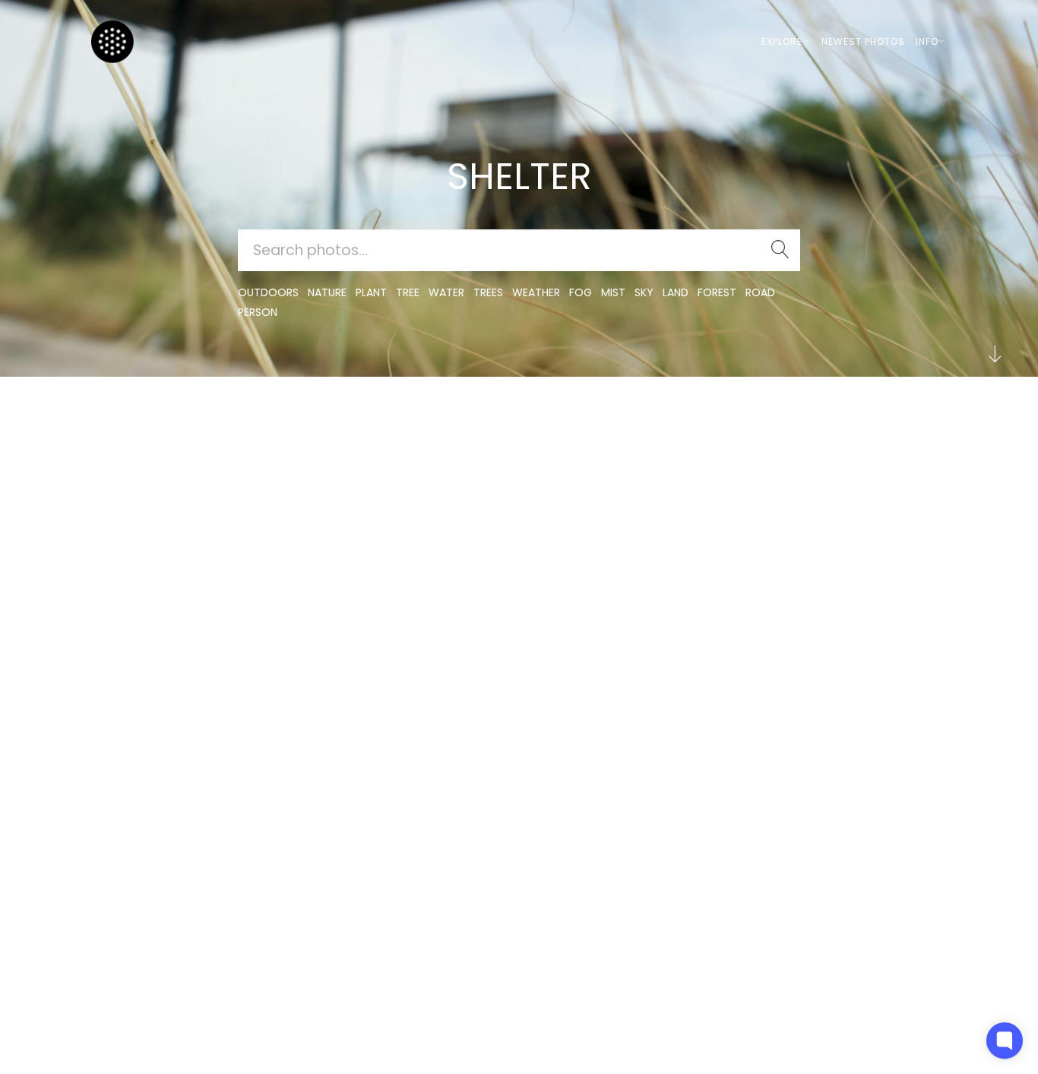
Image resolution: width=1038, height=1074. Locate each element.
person (257, 312)
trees (488, 292)
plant (371, 292)
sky (644, 292)
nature (327, 292)
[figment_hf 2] (621, 421)
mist (613, 292)
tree (407, 292)
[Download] (317, 458)
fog (580, 292)
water (446, 292)
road (760, 292)
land (675, 292)
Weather (536, 292)
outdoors (268, 292)
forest (717, 292)
